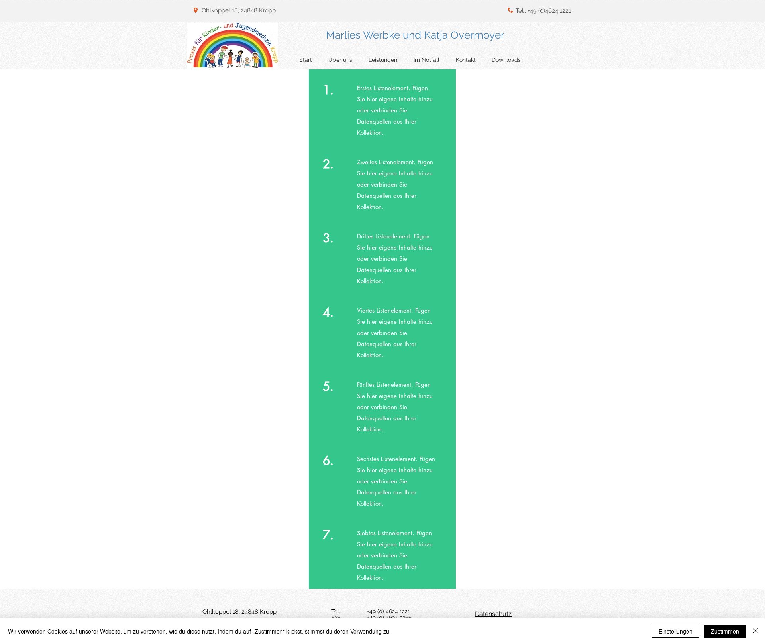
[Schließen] (755, 631)
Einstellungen (675, 631)
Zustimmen (725, 631)
